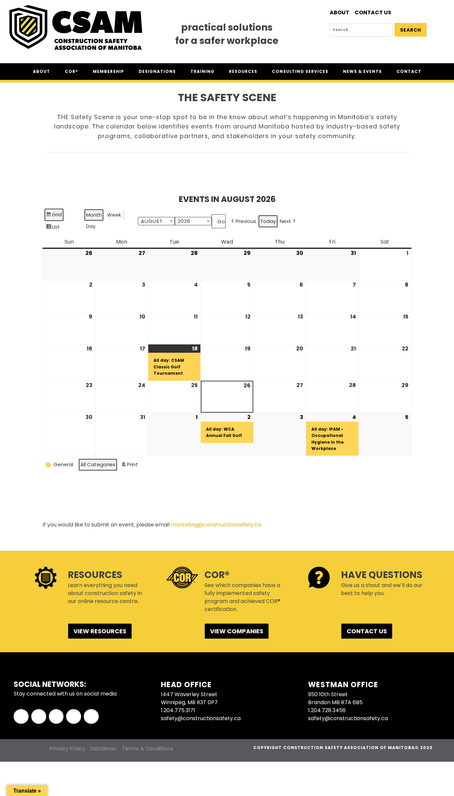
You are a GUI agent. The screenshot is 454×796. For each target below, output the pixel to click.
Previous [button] (246, 221)
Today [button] (268, 221)
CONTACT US (367, 631)
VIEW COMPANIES (236, 631)
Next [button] (285, 221)
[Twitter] (38, 716)
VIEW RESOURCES (99, 631)
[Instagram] (73, 716)
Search (410, 30)
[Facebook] (21, 716)
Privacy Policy (67, 748)
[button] (60, 464)
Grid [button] (54, 216)
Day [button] (90, 226)
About (339, 12)
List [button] (53, 228)
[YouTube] (91, 716)
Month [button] (94, 214)
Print (129, 466)
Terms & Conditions (147, 748)
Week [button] (114, 214)
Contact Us (373, 12)
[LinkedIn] (56, 716)
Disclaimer (103, 748)
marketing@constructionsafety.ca (216, 524)
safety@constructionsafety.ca (201, 718)
